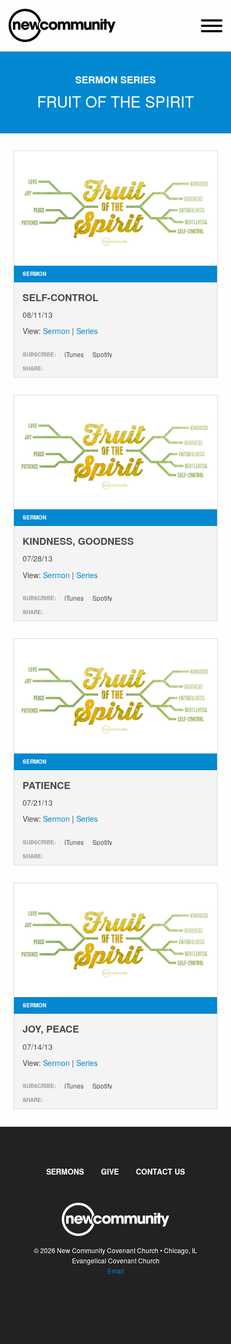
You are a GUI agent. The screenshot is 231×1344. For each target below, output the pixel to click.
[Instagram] (124, 1303)
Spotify (102, 354)
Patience (46, 785)
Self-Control (60, 297)
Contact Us (160, 1171)
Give (110, 1171)
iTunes (74, 354)
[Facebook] (107, 1303)
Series (87, 330)
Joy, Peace (51, 1029)
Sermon (56, 330)
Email (115, 1270)
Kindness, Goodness (78, 541)
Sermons (65, 1171)
